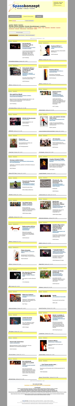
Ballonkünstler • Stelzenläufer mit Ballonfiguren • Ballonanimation (28, 228)
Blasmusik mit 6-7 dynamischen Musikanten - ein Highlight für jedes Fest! (59, 206)
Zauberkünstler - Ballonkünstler (54, 341)
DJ (32, 27)
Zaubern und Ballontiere (15, 342)
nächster (40, 38)
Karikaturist (17, 28)
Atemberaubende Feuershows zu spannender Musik (56, 71)
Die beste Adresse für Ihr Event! (46, 365)
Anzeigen (10, 41)
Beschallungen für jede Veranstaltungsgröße (27, 319)
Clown (43, 27)
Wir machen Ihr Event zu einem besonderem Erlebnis (28, 48)
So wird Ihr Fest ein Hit (23, 140)
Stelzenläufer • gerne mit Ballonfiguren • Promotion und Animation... (28, 74)
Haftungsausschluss (34, 403)
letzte (44, 38)
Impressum (51, 403)
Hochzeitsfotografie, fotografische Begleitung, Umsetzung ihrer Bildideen (58, 95)
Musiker (35, 27)
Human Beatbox (25, 119)
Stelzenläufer (53, 27)
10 (37, 38)
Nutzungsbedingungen (26, 403)
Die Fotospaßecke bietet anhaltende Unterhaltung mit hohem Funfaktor (58, 185)
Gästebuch (39, 16)
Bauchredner (47, 27)
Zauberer (39, 27)
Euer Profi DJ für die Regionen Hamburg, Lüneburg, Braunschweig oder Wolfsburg (20, 96)
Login (55, 4)
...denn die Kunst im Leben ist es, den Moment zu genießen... (28, 184)
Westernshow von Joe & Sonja (59, 140)
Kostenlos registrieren (57, 5)
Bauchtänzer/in (11, 28)
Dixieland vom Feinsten (27, 205)
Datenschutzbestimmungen (43, 403)
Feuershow (58, 27)
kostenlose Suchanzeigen (15, 16)
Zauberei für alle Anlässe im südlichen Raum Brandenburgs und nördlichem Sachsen (59, 252)
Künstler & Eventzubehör (28, 16)
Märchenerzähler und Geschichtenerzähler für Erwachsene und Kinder (58, 274)
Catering (35, 28)
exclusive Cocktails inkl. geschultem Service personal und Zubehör (59, 318)
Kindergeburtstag (30, 28)
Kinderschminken (23, 28)
